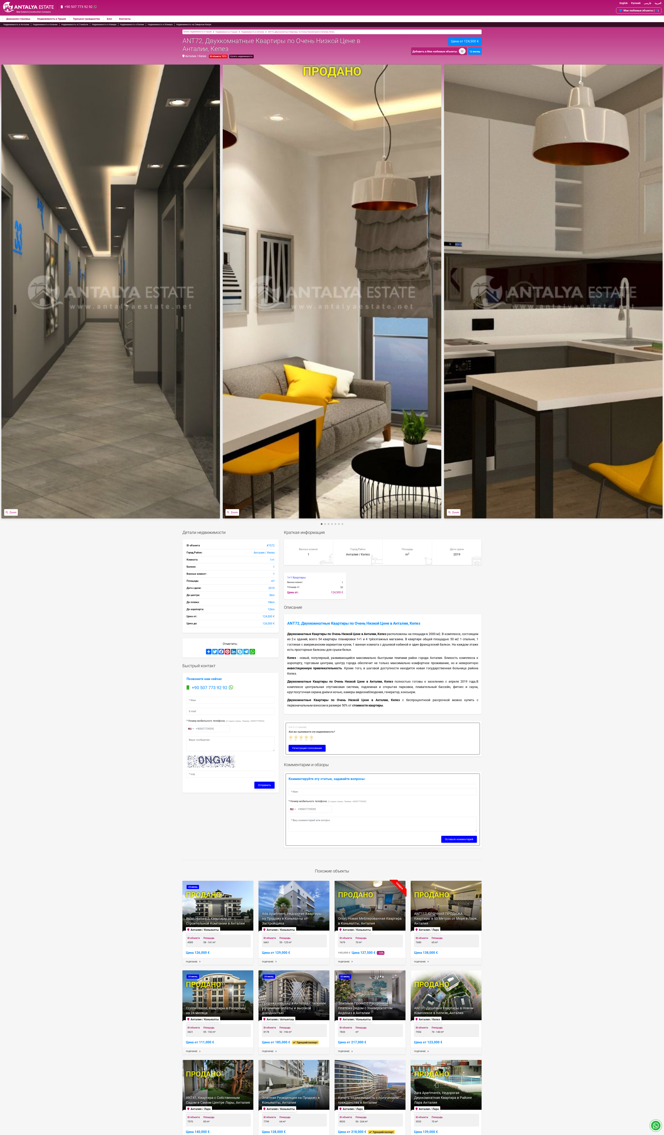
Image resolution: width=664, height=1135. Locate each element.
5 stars (311, 737)
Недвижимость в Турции (51, 18)
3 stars (301, 737)
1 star (291, 737)
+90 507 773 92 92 (78, 6)
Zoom (13, 512)
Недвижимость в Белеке (132, 24)
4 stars (306, 737)
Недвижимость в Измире (160, 24)
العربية (658, 3)
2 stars (296, 737)
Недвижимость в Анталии (16, 24)
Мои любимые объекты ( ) (641, 10)
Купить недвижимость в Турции (197, 32)
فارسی (647, 3)
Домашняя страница (18, 18)
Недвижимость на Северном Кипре (193, 24)
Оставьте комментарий (459, 839)
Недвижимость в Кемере (104, 24)
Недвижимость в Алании (45, 24)
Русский (635, 3)
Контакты (125, 18)
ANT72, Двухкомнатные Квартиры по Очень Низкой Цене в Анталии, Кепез (301, 32)
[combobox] (191, 728)
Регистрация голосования (307, 748)
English (624, 3)
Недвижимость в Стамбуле (74, 24)
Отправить (264, 785)
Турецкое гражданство (86, 18)
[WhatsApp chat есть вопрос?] (655, 1127)
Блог (109, 18)
